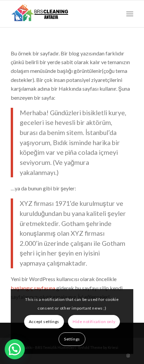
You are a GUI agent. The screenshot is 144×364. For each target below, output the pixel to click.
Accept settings (44, 321)
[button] (15, 349)
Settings (72, 339)
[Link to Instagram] (128, 356)
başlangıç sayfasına (33, 288)
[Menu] (129, 14)
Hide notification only (94, 321)
